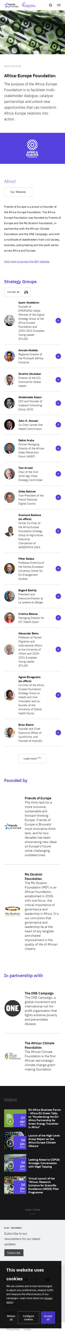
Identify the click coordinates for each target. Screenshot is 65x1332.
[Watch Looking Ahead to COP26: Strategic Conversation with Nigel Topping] (32, 1163)
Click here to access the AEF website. (27, 261)
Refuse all (11, 1317)
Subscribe (13, 1253)
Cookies (27, 1329)
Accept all (48, 1317)
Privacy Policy (13, 1329)
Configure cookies (28, 1317)
